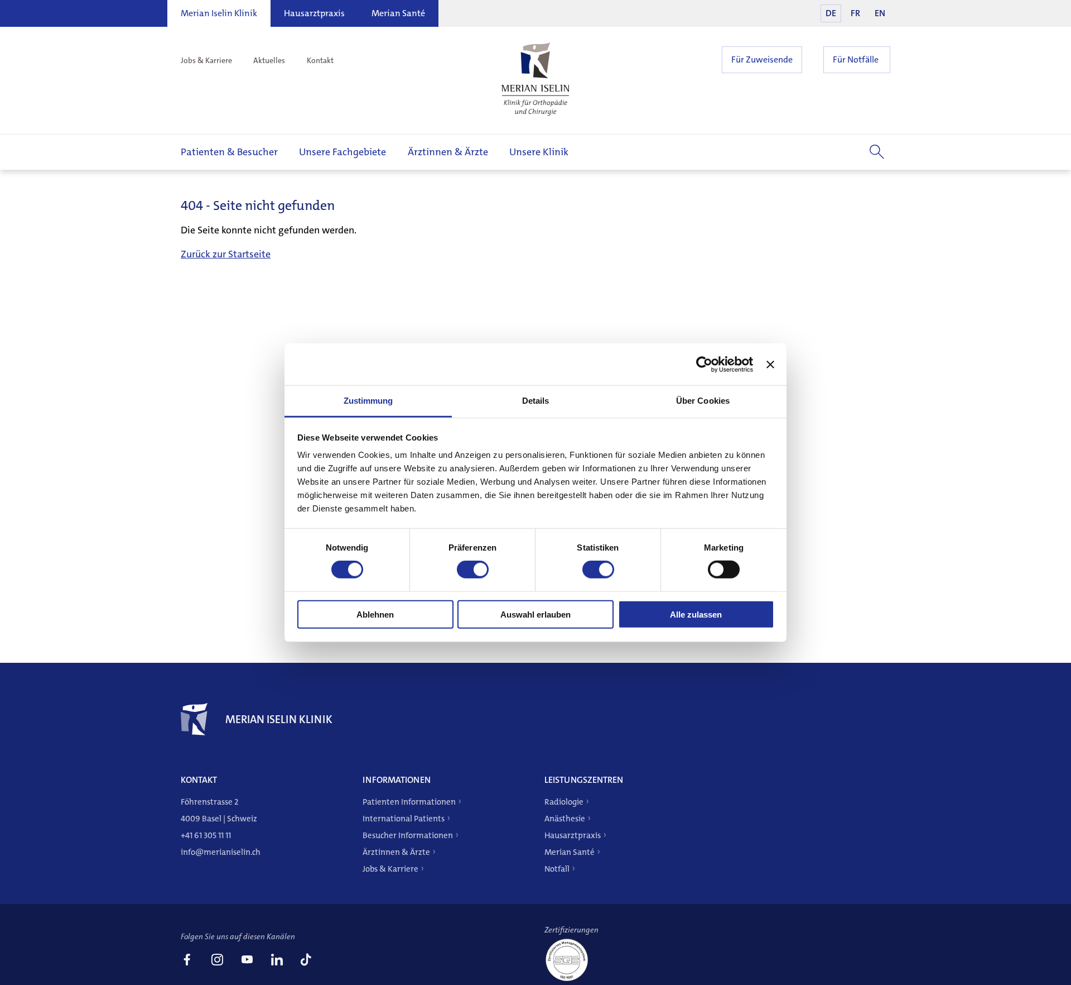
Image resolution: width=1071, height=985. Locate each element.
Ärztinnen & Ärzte (448, 152)
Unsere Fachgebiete (342, 152)
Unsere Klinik (538, 152)
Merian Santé (398, 13)
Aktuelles (269, 60)
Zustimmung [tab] (368, 400)
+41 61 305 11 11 (206, 835)
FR (855, 13)
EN (880, 13)
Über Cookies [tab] (703, 400)
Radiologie (563, 801)
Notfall (557, 868)
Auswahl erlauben (535, 614)
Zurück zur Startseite (226, 254)
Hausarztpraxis (314, 13)
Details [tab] (535, 400)
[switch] (473, 569)
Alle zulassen (696, 614)
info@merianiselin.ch (220, 852)
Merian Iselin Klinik (219, 13)
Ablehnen (375, 614)
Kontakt (320, 60)
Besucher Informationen (408, 835)
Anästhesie (564, 818)
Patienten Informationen (409, 801)
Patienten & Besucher (229, 152)
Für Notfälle (856, 59)
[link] (187, 961)
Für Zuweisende (762, 59)
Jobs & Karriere (206, 60)
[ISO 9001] (571, 980)
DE (831, 13)
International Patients (404, 818)
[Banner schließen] (770, 364)
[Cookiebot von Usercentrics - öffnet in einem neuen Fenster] (704, 364)
